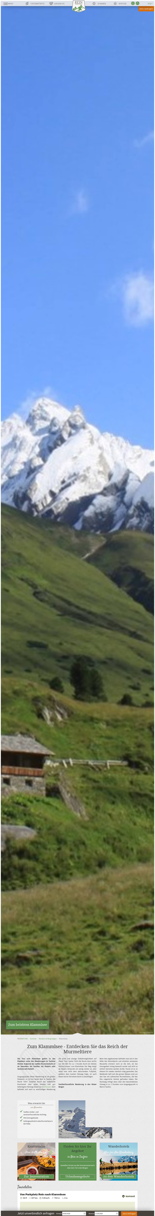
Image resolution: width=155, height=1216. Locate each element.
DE (149, 3)
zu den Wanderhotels (118, 1176)
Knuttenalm (46, 1087)
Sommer (102, 4)
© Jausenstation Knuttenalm (146, 1032)
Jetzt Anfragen (146, 9)
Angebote (59, 4)
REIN (22, 1039)
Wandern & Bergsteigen (48, 1039)
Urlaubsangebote (77, 1176)
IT (152, 3)
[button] (64, 1119)
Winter (122, 4)
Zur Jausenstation (36, 1176)
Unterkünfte (37, 4)
